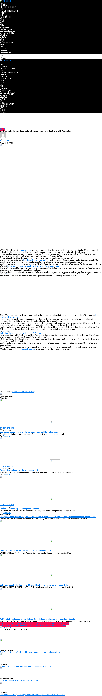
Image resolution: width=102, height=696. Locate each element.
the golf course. (28, 348)
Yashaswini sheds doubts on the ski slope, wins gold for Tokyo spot (29, 432)
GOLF (2, 38)
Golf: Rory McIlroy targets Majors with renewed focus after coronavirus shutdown (34, 623)
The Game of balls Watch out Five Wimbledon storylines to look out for (30, 652)
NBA (2, 18)
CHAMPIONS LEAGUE (9, 10)
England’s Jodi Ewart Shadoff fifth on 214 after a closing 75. (33, 265)
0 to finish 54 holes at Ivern (35, 259)
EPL (1, 8)
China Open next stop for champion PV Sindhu (19, 508)
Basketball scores (7, 30)
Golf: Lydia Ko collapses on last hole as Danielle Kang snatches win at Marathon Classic (37, 619)
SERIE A (3, 14)
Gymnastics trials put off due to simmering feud (20, 470)
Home (2, 2)
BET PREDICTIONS (8, 6)
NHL (2, 24)
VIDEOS (3, 48)
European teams (13, 273)
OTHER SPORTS (7, 32)
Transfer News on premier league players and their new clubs (25, 666)
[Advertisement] (51, 228)
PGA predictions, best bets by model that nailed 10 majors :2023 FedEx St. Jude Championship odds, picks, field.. (48, 516)
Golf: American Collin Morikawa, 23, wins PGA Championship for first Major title (34, 585)
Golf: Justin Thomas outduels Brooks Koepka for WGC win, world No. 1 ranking (33, 625)
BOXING (3, 34)
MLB (2, 20)
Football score (6, 28)
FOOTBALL (5, 4)
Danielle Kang (25, 249)
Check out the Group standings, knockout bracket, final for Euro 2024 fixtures (32, 694)
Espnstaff (4, 141)
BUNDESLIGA (5, 16)
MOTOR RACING (7, 42)
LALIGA (3, 12)
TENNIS (3, 44)
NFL (1, 22)
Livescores (4, 26)
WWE (2, 46)
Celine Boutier (18, 391)
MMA (2, 40)
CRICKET (3, 36)
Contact (3, 50)
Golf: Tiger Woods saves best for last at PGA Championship (25, 551)
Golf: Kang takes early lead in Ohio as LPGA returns (21, 332)
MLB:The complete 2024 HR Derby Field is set (19, 680)
